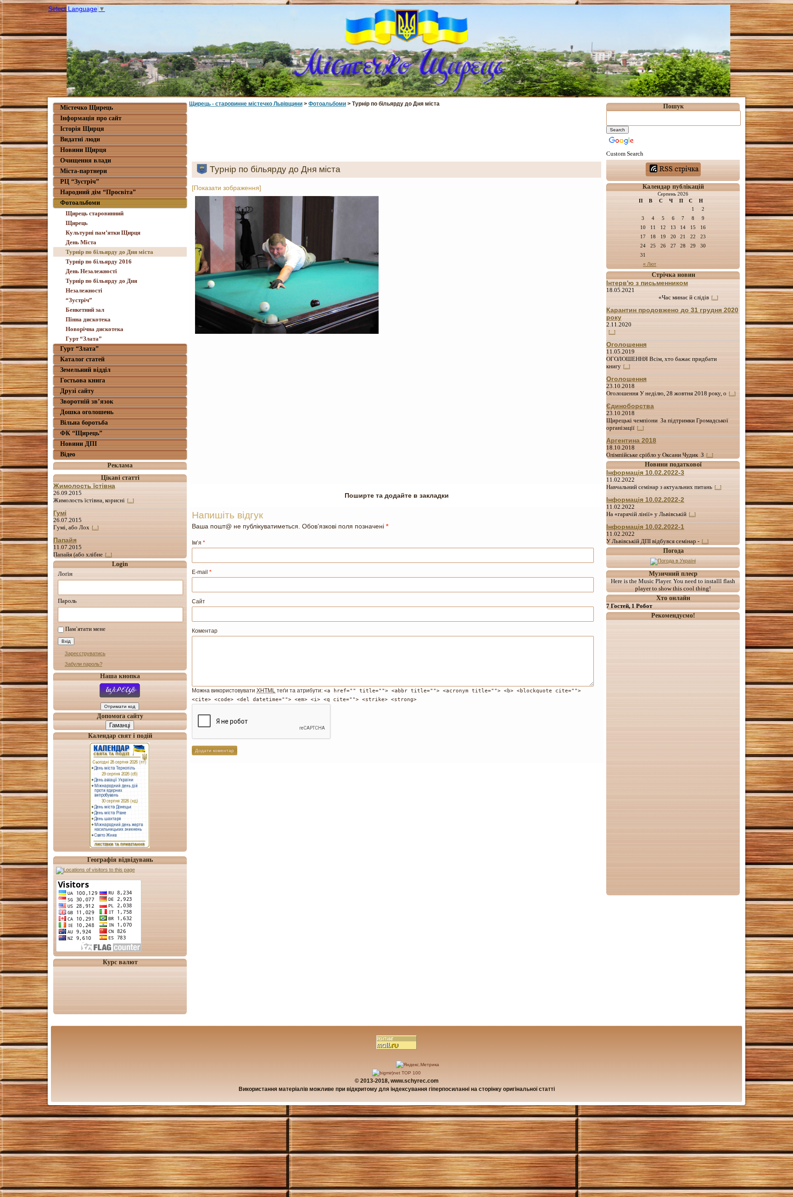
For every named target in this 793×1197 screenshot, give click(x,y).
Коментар (205, 631)
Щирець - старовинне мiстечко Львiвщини (245, 104)
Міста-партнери (83, 171)
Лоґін (65, 573)
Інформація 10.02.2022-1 (645, 526)
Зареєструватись (85, 653)
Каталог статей (82, 359)
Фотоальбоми (80, 202)
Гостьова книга (82, 380)
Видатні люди (80, 139)
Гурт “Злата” (84, 338)
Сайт (198, 601)
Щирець (77, 222)
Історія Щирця (82, 128)
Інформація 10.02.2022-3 (645, 472)
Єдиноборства (630, 406)
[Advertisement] (396, 134)
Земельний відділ (85, 369)
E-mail (202, 572)
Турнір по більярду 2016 (99, 261)
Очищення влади (85, 160)
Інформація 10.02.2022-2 (645, 499)
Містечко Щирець (86, 107)
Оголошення (626, 344)
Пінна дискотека (88, 319)
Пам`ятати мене (85, 629)
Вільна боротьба (84, 422)
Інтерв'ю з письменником (647, 283)
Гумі (60, 513)
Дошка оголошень (86, 412)
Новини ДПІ (78, 443)
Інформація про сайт (91, 118)
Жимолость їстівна (84, 485)
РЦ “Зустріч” (79, 181)
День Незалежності (91, 271)
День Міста (81, 242)
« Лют (649, 264)
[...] (130, 500)
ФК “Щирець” (81, 433)
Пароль (67, 600)
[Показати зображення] (226, 187)
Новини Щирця (83, 149)
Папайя (65, 540)
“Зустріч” (79, 300)
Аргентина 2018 (631, 440)
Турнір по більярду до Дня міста (109, 251)
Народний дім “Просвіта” (98, 192)
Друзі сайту (77, 391)
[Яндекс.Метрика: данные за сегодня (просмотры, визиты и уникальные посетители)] (417, 1065)
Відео (67, 454)
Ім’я (198, 542)
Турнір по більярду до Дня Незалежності (101, 285)
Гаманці (119, 725)
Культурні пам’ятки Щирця (103, 232)
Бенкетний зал (85, 309)
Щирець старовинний (94, 213)
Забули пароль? (83, 664)
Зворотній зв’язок (86, 401)
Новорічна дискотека (94, 329)
